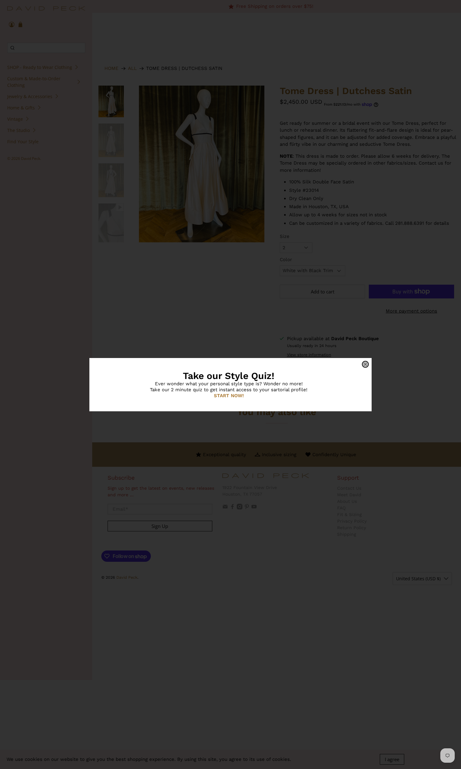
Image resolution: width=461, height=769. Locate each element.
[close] (365, 364)
